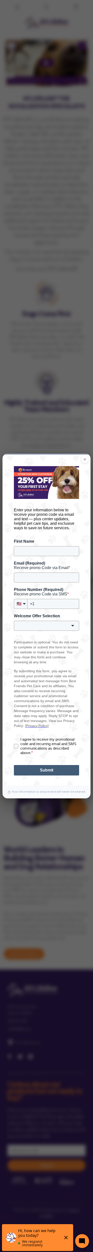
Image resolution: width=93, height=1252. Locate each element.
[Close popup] (85, 459)
